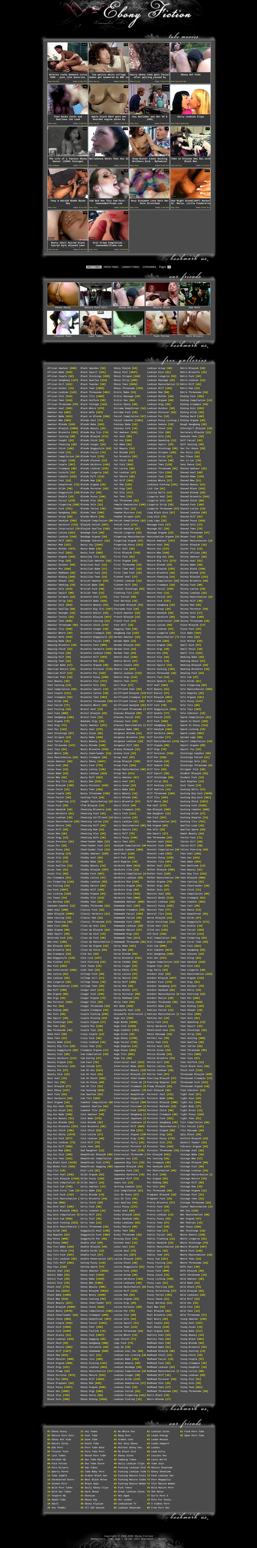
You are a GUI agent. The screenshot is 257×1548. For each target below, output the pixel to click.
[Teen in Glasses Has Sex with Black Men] (190, 155)
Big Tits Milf (56, 1262)
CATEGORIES (149, 267)
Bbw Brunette (55, 950)
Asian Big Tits (57, 781)
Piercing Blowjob (158, 1078)
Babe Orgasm (55, 929)
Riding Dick (188, 408)
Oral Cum (152, 945)
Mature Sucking (157, 669)
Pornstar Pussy (157, 1138)
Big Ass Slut (55, 1154)
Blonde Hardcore (91, 464)
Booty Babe (88, 548)
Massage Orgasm (157, 532)
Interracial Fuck (125, 1110)
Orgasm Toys (154, 966)
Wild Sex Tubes (61, 1491)
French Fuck (121, 621)
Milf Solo (153, 769)
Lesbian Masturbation (161, 384)
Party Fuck (154, 1022)
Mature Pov (154, 653)
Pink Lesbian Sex (162, 1475)
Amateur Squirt (57, 592)
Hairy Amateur (123, 777)
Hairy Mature (122, 829)
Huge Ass (119, 1018)
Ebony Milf (88, 1379)
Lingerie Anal (156, 496)
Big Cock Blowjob (58, 1178)
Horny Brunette (123, 958)
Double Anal (88, 1242)
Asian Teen (54, 869)
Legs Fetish (121, 1339)
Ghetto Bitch (122, 661)
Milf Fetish (154, 717)
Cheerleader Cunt (92, 845)
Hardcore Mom (122, 881)
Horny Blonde (122, 954)
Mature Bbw (154, 552)
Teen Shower (188, 1010)
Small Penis (188, 649)
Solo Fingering (190, 685)
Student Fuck (188, 777)
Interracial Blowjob (127, 1074)
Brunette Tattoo (91, 693)
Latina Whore (122, 1335)
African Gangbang (58, 380)
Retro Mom (186, 388)
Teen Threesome (190, 1050)
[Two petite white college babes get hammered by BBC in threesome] (108, 71)
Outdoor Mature (157, 998)
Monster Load (155, 853)
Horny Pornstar (123, 994)
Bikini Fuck (55, 1278)
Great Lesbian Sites (131, 1491)
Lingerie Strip (157, 504)
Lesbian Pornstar (158, 412)
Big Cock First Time (60, 1190)
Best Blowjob (55, 1086)
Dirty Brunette (90, 1198)
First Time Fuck (124, 572)
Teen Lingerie (189, 970)
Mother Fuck (154, 873)
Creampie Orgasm (91, 1050)
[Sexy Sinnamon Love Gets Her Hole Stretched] (149, 197)
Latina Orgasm (123, 1299)
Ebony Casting (90, 1299)
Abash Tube (59, 1499)
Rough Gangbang (190, 424)
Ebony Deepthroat (92, 1319)
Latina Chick (122, 1262)
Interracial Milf (125, 1126)
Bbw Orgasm (54, 994)
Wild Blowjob (188, 1291)
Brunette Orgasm (91, 665)
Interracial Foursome (128, 1106)
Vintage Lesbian (190, 1170)
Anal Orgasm (55, 721)
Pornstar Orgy (156, 1134)
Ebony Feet (88, 1327)
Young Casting (189, 1351)
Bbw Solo (53, 1014)
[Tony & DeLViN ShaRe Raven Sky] (68, 197)
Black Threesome (91, 392)
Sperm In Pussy (190, 725)
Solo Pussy (187, 701)
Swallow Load (188, 825)
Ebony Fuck (88, 1335)
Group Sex (120, 773)
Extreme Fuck (122, 412)
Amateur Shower (57, 580)
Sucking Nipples (190, 817)
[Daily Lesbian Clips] (190, 113)
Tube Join (157, 1463)
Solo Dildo (187, 681)
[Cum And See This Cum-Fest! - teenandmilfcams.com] (108, 197)
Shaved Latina (189, 508)
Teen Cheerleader (191, 885)
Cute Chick (88, 1130)
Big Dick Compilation (61, 1214)
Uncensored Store (63, 1479)
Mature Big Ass (157, 556)
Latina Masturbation (127, 1286)
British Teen (89, 592)
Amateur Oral (55, 552)
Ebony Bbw (87, 1282)
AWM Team (114, 1539)
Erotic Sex (121, 400)
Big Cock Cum (55, 1186)
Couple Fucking (90, 1014)
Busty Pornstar (90, 785)
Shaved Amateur (190, 468)
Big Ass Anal (55, 1106)
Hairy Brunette (123, 801)
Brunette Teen (90, 697)
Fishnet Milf (122, 584)
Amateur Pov (55, 568)
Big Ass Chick (56, 1130)
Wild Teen (186, 1311)
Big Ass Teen (55, 1158)
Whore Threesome (190, 1262)
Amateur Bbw (55, 420)
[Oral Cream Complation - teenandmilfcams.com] (108, 239)
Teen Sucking (188, 1038)
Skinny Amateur (190, 556)
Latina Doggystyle (126, 1266)
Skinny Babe (188, 564)
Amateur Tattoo (57, 617)
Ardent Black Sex (96, 1475)
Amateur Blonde (57, 424)
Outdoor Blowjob (157, 978)
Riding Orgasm (189, 420)
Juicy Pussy (121, 1206)
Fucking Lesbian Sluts (132, 1467)
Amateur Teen (55, 621)
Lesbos (155, 1447)
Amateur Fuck (55, 508)
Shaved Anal (188, 472)
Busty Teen (88, 789)
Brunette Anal (90, 596)
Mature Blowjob (157, 568)
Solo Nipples (188, 693)
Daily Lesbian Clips (131, 1463)
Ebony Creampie (90, 1315)
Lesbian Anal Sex (125, 1351)
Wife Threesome (190, 1274)
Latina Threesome (125, 1331)
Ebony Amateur (90, 1270)
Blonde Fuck (88, 456)
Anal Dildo (54, 701)
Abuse (161, 1539)
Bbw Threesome (56, 1030)
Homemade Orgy (123, 933)
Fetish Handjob (123, 528)
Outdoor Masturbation (161, 994)
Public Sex (154, 1250)
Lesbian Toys (155, 476)
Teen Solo (186, 1018)
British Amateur (91, 580)
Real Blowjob (155, 1311)
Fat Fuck (119, 464)
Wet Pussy (186, 1226)
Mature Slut (154, 657)
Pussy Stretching (158, 1291)
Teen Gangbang (189, 950)
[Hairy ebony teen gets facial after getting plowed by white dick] (149, 71)
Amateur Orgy (55, 560)
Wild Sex (185, 1303)
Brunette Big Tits (92, 609)
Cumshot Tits (89, 1110)
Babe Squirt (55, 933)
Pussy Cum (153, 1258)
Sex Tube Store (94, 1463)
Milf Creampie (156, 701)
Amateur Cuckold (57, 472)
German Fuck (121, 649)
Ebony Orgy (88, 1391)
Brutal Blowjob (90, 713)
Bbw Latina (54, 974)
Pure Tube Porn (94, 1451)
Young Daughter (190, 1367)
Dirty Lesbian (90, 1210)
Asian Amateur (56, 761)
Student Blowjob (190, 773)
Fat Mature (121, 476)
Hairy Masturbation (126, 825)
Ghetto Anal (121, 657)
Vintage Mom (188, 1186)
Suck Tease (187, 785)
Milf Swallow (155, 789)
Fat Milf (119, 480)
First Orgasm (122, 560)
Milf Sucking (155, 785)
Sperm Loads (188, 733)
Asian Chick (55, 789)
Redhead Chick (156, 1355)
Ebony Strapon (123, 376)
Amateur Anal (55, 408)
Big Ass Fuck (55, 1138)
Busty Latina (89, 769)
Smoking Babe (188, 657)
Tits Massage (188, 1130)
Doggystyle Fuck (91, 1234)
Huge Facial (121, 1042)
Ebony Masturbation (93, 1371)
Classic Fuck (89, 909)
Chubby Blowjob (90, 869)
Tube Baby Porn (94, 1471)
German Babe (121, 641)
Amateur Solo (55, 588)
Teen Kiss (186, 966)
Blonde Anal (88, 420)
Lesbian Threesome (159, 468)
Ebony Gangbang (90, 1343)
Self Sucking (188, 444)
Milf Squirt (154, 773)
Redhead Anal (155, 1343)
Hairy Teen (121, 841)
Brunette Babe (90, 600)
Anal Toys (53, 749)
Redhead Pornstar (158, 1379)
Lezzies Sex (159, 1455)
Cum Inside (88, 1066)
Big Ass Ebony (56, 1134)
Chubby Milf (88, 889)
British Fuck (89, 588)
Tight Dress (188, 1110)
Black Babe (54, 1295)
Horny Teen (121, 1002)
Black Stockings (91, 376)
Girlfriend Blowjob (126, 693)
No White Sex (126, 1431)
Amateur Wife (55, 637)
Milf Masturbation (159, 741)
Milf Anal (153, 685)
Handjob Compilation (127, 845)
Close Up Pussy (90, 950)
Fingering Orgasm (125, 540)
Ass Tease (53, 897)
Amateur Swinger (57, 613)
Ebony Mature (89, 1375)
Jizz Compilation (125, 1190)
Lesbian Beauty (123, 1363)
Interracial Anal (125, 1062)
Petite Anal (154, 1046)
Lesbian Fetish (123, 1391)
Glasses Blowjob (124, 713)
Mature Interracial (159, 621)
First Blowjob (123, 552)
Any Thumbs (59, 1507)
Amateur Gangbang (58, 512)
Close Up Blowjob (92, 929)
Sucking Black (189, 801)
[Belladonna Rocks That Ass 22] (108, 155)
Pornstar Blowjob (158, 1102)
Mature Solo (154, 661)
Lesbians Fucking (158, 484)
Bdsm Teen (53, 1038)
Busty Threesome (91, 793)
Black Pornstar (57, 1375)
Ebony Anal (88, 1274)
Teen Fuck (186, 945)
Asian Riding (55, 853)
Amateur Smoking (57, 584)
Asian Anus (54, 769)
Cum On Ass (88, 1070)
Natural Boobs (156, 897)
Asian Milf (54, 829)
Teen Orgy (186, 982)
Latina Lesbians (124, 1282)
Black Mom (53, 1355)
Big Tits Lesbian (58, 1258)
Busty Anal (88, 729)
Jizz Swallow (122, 1202)
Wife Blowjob (188, 1270)
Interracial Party (126, 1142)
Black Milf (54, 1351)
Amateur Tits (55, 629)
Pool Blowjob (155, 1090)
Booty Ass (87, 544)
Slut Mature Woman (163, 1483)
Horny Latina (122, 974)
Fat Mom (119, 484)
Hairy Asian (121, 785)
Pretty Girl (154, 1210)
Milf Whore (154, 801)
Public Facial (156, 1234)
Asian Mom (53, 833)
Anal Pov (53, 729)
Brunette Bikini (91, 613)
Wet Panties (188, 1222)
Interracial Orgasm (126, 1134)
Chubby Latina (90, 877)
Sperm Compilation (192, 717)
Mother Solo (154, 889)
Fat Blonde (121, 452)
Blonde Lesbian (90, 468)
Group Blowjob (123, 761)
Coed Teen (87, 970)
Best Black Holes (96, 1479)
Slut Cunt (186, 637)
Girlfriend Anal (124, 689)
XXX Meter (157, 1491)
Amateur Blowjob (57, 428)
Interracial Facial (126, 1102)
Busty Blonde (89, 745)
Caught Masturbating (94, 801)
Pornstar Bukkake (158, 1106)
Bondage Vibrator (92, 540)
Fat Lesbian (121, 472)
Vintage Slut (188, 1194)
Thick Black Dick (191, 1066)
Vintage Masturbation (194, 1174)
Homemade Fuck (123, 921)
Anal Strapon (55, 737)
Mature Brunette (157, 572)
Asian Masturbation (60, 821)
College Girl (89, 978)
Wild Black (187, 1286)
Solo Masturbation (192, 689)
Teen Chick (187, 889)
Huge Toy (119, 1058)
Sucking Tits (188, 821)
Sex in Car (187, 460)
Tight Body (187, 1106)
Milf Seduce (154, 765)
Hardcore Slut (123, 893)
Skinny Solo (188, 613)
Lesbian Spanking (158, 440)
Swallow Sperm (189, 829)
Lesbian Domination (126, 1383)
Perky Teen (154, 1042)
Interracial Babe (125, 1066)
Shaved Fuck (188, 504)
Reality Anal (155, 1335)
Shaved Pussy (188, 520)
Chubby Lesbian (90, 881)
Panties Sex (154, 1018)
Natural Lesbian (157, 901)
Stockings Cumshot (192, 753)
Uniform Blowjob (190, 1138)
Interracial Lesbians (128, 1122)
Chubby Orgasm (90, 893)
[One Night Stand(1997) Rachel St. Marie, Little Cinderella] (190, 197)
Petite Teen (154, 1074)
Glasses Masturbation (128, 725)
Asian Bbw (53, 777)
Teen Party (187, 990)
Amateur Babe (55, 416)
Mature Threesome (158, 673)
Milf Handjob (155, 729)
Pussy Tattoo (155, 1295)
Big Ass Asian (56, 1110)
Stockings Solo (190, 761)
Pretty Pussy (155, 1218)
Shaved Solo (188, 524)
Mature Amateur (157, 540)
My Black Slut (127, 1451)
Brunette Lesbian (92, 653)
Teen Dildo (187, 917)
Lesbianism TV (127, 1503)
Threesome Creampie (192, 1078)
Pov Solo (152, 1186)
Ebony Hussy (63, 307)
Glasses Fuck (122, 721)
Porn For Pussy (161, 1499)
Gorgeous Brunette (126, 737)
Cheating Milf (90, 825)
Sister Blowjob (190, 544)
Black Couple (55, 1323)
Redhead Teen (155, 1387)
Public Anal (154, 1226)
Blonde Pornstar (91, 488)
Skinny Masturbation (193, 596)
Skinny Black (188, 568)
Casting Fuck (89, 797)
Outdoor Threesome (159, 1002)
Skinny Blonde (189, 572)
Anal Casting (55, 685)
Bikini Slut (55, 1282)
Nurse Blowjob (156, 917)
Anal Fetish (55, 705)
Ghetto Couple (123, 665)
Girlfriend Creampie (127, 697)
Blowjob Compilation (94, 520)
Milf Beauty (154, 689)
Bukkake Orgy (89, 721)
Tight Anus (187, 1098)
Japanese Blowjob (125, 1166)
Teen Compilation (191, 893)
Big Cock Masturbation (62, 1198)
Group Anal (121, 757)
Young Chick (188, 1355)
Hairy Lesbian (123, 821)
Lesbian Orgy (155, 404)
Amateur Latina (57, 532)
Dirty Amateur (90, 1186)
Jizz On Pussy (123, 1194)
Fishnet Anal (122, 576)
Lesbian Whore (156, 480)
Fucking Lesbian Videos (133, 1471)
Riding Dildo (188, 412)
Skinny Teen (188, 617)
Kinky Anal (121, 1210)
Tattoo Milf (188, 845)
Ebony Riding (89, 1399)
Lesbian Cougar (123, 1375)
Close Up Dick (90, 933)
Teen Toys (186, 1058)
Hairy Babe (121, 789)
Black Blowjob (56, 1307)
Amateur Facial (57, 500)
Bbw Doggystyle (57, 958)
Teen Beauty (188, 869)
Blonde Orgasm (90, 484)
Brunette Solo (90, 685)
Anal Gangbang (56, 717)
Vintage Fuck (188, 1166)
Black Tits (88, 396)
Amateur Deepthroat (60, 484)
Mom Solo (152, 829)
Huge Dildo (121, 1034)
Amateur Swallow (57, 609)
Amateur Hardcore (58, 524)
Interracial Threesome (128, 1154)
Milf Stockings (157, 777)
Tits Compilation (191, 1122)
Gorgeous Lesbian (125, 741)
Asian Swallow (56, 865)
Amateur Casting (57, 436)
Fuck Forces (161, 336)
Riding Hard (188, 416)
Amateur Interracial (60, 528)
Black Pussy (55, 1387)
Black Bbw (53, 1299)
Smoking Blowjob (190, 665)
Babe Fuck (53, 925)
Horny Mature (122, 978)
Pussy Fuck (154, 1270)
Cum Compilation (91, 1054)
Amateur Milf (55, 540)
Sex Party (186, 452)
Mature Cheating (157, 576)
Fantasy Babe (122, 424)
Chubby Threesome (92, 905)
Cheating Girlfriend (94, 817)
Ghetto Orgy (121, 677)
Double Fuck (88, 1254)
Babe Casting (55, 917)
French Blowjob (123, 617)
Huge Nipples (122, 1046)
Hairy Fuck (121, 813)
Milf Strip (154, 781)
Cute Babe (87, 1118)
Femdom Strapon (123, 516)
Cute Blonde (88, 1122)
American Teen (56, 677)
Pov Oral (152, 1174)
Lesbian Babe (122, 1359)
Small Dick (187, 645)
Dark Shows (92, 1491)
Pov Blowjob (154, 1154)
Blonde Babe (88, 424)
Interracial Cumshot (127, 1090)
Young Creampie (190, 1363)
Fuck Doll (120, 625)
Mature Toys (154, 677)
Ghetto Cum (121, 669)
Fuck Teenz (125, 1487)
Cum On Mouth (89, 1078)
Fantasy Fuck (122, 428)
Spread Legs (188, 737)
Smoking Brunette (191, 669)
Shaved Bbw (187, 480)
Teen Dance (187, 909)
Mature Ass (154, 548)
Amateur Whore (56, 633)
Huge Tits (120, 1054)
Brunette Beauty (91, 605)
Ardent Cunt (125, 1439)
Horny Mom (120, 986)
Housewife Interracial (128, 1014)
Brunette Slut (90, 681)
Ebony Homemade (90, 1351)
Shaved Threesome (191, 532)
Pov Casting (154, 1158)
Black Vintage (90, 404)
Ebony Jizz (88, 1359)
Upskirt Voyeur (190, 1142)
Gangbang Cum (122, 633)
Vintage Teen (188, 1198)
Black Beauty (55, 1303)
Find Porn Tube (194, 1431)
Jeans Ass (120, 1182)
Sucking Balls (189, 789)
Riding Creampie (190, 404)
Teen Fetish (188, 933)
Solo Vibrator (189, 713)
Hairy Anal (121, 781)
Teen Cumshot (188, 901)
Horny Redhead (123, 998)
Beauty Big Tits (57, 1046)
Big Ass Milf (55, 1146)
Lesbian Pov (154, 416)
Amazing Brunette (58, 645)
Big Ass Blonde (57, 1122)
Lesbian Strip (156, 456)
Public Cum (154, 1230)
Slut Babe (186, 633)
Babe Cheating (56, 921)
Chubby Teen (88, 901)
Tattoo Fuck (188, 837)
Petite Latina (156, 1066)
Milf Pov (152, 757)
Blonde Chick (89, 440)
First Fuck (121, 556)
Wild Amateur (188, 1278)
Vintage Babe (188, 1154)
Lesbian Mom (154, 392)
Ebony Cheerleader (92, 1303)
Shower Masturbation (193, 540)
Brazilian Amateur (92, 560)
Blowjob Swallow (91, 528)
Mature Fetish (156, 596)
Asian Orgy (54, 837)
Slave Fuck (187, 629)
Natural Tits (155, 913)
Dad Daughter (89, 1150)
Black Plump (55, 1371)
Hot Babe (119, 1006)
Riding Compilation (192, 400)
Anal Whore (54, 753)
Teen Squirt (188, 1026)
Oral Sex (152, 958)
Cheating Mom (89, 829)
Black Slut (54, 1395)
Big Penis (53, 1238)
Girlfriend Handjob (126, 705)
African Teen (55, 400)
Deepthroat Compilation (96, 1158)
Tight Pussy (188, 1114)
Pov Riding (154, 1182)
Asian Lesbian (56, 817)
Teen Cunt (186, 905)
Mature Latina (156, 625)
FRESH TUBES (111, 267)
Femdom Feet (121, 508)
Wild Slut (186, 1307)
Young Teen (187, 1387)
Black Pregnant (57, 1383)
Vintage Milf (188, 1182)
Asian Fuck (54, 805)
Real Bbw (152, 1307)
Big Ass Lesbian (57, 1142)
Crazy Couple (89, 1034)
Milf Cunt (153, 705)
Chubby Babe (88, 861)
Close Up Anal (90, 925)
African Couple (57, 376)
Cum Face (86, 1062)
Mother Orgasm (156, 881)
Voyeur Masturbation (193, 1206)
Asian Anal (54, 765)
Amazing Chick (56, 649)
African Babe (55, 372)
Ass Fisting (55, 885)
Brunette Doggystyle (94, 637)
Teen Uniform (188, 1062)
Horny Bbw (120, 950)
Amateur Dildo (56, 488)
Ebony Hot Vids (128, 307)
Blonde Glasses (90, 460)
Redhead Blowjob (157, 1351)
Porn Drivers (194, 336)
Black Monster (56, 1359)
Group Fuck (121, 765)
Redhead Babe (155, 1347)
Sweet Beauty (188, 833)
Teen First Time (190, 941)
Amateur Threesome (59, 625)
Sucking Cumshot (190, 809)
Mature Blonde (156, 564)
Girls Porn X (159, 1495)
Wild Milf (186, 1299)
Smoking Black (189, 661)
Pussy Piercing (157, 1286)
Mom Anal (152, 805)
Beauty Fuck (55, 1054)
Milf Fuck (153, 721)
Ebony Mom (87, 1383)
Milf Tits (153, 797)
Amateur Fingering (59, 504)
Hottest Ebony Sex (130, 1447)
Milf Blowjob (155, 697)
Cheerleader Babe (92, 841)
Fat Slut (119, 492)
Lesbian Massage (157, 380)
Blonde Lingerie (91, 472)
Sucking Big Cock (191, 793)
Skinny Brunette (190, 580)
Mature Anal (154, 544)
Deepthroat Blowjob (93, 1154)
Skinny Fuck (188, 584)
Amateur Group (56, 516)
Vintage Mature (190, 1178)
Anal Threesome (57, 745)
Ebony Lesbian (90, 1367)
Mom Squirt (154, 833)
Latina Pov (121, 1311)
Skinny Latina (189, 588)
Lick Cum (152, 488)
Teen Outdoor (188, 986)
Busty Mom (87, 781)
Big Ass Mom (55, 1150)
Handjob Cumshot (124, 849)
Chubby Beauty (90, 865)
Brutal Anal (88, 709)
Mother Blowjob (157, 869)
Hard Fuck (120, 857)
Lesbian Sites (160, 1431)
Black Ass (53, 1291)
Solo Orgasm (188, 697)
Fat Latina (121, 468)
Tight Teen (187, 1118)
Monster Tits (155, 861)
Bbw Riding (54, 1010)
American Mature (57, 669)
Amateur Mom (55, 544)
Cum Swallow (88, 1094)
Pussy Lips (154, 1282)
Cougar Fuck (88, 994)
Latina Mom (121, 1295)
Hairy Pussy (121, 837)
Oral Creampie (156, 941)
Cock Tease (88, 966)
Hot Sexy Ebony (128, 1443)
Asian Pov (53, 845)
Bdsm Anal (53, 1034)
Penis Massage (156, 1034)
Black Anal (54, 1286)
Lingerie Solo (156, 500)
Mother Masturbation (160, 877)
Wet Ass (185, 1210)
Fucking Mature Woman (132, 1483)
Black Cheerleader (59, 1315)
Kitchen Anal (122, 1242)
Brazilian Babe (90, 568)
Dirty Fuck (88, 1206)
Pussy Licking (156, 1278)
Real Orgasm (154, 1331)
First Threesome (124, 564)
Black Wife (88, 412)
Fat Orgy (119, 488)
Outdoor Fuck (155, 982)
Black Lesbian (56, 1339)
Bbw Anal (53, 941)
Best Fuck (53, 1094)
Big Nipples (55, 1234)
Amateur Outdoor (57, 564)
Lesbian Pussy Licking (161, 420)
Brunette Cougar (91, 629)
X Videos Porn (160, 1503)
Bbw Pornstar (55, 1002)
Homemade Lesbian (125, 925)
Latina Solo (121, 1319)
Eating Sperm (89, 1266)
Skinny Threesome (191, 621)
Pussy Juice (154, 1274)
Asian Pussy (55, 849)
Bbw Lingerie (55, 982)
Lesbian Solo (155, 436)
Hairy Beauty (122, 793)
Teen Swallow (188, 1042)
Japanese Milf (123, 1178)
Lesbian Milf (155, 388)
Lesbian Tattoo (157, 460)
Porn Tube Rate (94, 1447)
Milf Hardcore (156, 733)
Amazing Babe (55, 641)
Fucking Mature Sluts (132, 1475)
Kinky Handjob (123, 1218)
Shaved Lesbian (190, 512)
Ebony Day (91, 1499)
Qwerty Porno (60, 1471)
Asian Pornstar (57, 841)
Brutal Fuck (88, 717)
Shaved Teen (188, 528)
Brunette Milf (90, 657)
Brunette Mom (89, 661)
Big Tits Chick (57, 1250)
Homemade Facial (124, 913)
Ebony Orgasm (89, 1387)
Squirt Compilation (192, 741)
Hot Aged (123, 1495)
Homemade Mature (124, 929)
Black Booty (55, 1311)
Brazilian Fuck (90, 572)
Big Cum (52, 1202)
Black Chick (55, 1319)
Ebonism (90, 1495)
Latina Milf (121, 1291)
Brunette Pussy (90, 677)
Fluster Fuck (63, 336)
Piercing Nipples (158, 1082)
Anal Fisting (55, 709)
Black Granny (55, 1335)
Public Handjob (157, 1242)
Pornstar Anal (156, 1094)
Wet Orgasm (187, 1218)
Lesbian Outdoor (157, 408)
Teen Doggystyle (190, 921)
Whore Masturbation (192, 1254)
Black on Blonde (91, 416)
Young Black (188, 1339)
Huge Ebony (121, 1038)
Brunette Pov (89, 673)
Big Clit (53, 1170)
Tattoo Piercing (190, 849)
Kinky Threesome (124, 1234)
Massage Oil (154, 528)
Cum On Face (88, 1074)
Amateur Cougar (57, 460)
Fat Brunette (122, 456)
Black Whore (88, 408)
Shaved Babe (188, 476)
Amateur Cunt (55, 480)
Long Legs (153, 520)
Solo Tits (186, 705)
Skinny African (190, 552)
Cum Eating (88, 1058)
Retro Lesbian (189, 380)
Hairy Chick (121, 805)
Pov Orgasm (154, 1178)
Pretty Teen (154, 1222)
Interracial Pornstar (128, 1146)
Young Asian (188, 1327)
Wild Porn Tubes (62, 1487)
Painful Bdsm (155, 1006)
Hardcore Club (123, 869)
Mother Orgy (154, 885)
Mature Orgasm (156, 645)
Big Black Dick (57, 1162)
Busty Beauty (89, 741)
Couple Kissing (90, 1018)
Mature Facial (156, 588)
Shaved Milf (188, 516)
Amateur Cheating (58, 444)
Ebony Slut (121, 372)
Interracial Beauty (126, 1070)
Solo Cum (185, 677)
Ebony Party (88, 1395)
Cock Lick (87, 958)
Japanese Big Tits (126, 1162)
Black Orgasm (55, 1363)
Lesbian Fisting (124, 1399)
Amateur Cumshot (57, 476)
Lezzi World (159, 1459)
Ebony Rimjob (122, 368)
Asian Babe (54, 773)
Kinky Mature (122, 1226)
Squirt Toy (187, 749)
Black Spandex (90, 368)
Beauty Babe (55, 1042)
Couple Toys (88, 1030)
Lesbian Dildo (123, 1379)
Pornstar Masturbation (161, 1126)
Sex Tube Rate (94, 1459)
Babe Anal (53, 909)
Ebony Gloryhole (91, 1347)
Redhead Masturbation (161, 1371)
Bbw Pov (52, 1006)
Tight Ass (186, 1102)
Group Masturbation (126, 769)
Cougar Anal (88, 990)
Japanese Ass (122, 1158)
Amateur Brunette (58, 432)
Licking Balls (156, 492)
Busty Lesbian (90, 773)
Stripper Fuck (189, 769)
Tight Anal (187, 1094)
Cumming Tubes (127, 1459)
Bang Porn (124, 1435)
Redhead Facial (157, 1359)
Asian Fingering (57, 801)
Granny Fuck (121, 753)
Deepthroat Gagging (93, 1166)
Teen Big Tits (189, 873)
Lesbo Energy (159, 1435)
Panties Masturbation (161, 1014)
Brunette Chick (90, 625)
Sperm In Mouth (190, 721)
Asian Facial (55, 797)
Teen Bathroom (189, 865)
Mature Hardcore (157, 617)
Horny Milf (121, 982)
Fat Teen (119, 496)
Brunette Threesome (93, 701)
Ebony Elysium (94, 1503)
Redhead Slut (155, 1383)
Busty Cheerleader (92, 753)
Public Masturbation (160, 1246)
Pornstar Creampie (159, 1114)
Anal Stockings (57, 733)
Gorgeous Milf (123, 745)
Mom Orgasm (154, 825)
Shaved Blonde (189, 492)
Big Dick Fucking (58, 1222)
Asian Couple (55, 793)
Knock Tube (92, 1443)
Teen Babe (186, 861)
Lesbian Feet (122, 1387)
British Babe (89, 584)
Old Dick (152, 933)
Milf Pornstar (156, 753)
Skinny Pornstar (190, 609)
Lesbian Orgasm (157, 400)
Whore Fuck (187, 1250)
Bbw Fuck (53, 966)
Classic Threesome (92, 921)
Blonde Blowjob (90, 436)
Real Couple (154, 1323)
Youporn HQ (59, 1495)
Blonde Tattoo (90, 508)
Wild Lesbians (189, 1295)
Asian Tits (54, 873)
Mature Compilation (159, 580)
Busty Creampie (90, 757)
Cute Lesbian (89, 1138)
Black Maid (54, 1343)
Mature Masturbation (160, 637)
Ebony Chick (88, 1307)
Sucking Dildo (189, 813)
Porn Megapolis (161, 1479)
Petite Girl (154, 1062)
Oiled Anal (154, 925)
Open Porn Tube (194, 1435)
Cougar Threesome (92, 1006)
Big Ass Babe (55, 1114)
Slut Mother (188, 641)
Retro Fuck (187, 376)
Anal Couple (55, 693)
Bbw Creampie (55, 954)
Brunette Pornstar (92, 669)
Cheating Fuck (90, 813)
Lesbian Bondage (124, 1367)
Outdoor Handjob (157, 990)
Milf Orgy (153, 749)
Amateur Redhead (57, 572)
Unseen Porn (59, 1483)
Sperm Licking (189, 729)
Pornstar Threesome (159, 1150)
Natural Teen (155, 909)
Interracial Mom (124, 1130)
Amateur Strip (56, 600)
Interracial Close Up (128, 1082)
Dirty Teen (88, 1222)
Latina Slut (121, 1315)
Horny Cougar (122, 966)
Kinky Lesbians (123, 1222)
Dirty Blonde (89, 1194)
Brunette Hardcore (92, 649)
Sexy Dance (187, 464)
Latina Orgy (121, 1303)
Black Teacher (90, 384)
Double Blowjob (90, 1246)
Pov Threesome (156, 1190)
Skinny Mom (187, 605)
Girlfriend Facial (126, 701)
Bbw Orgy (53, 998)
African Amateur (57, 368)
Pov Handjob (154, 1166)
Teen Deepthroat (190, 913)
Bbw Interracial (57, 970)
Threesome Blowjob (192, 1074)
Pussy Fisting (156, 1262)
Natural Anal (155, 893)
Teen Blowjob (188, 877)
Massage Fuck (155, 524)
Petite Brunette (157, 1058)
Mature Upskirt (157, 681)
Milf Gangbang (156, 725)
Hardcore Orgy (123, 889)
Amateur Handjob (57, 520)
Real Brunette (156, 1315)
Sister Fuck (188, 548)
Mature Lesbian (157, 629)
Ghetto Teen (121, 681)
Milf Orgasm (154, 745)
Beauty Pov (54, 1070)
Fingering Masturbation (129, 536)
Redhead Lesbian (157, 1367)
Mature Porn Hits (96, 307)
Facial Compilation (126, 416)
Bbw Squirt (54, 1018)
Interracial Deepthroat (129, 1094)
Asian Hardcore (57, 813)
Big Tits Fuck (56, 1254)
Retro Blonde (155, 1399)
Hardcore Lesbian (125, 877)
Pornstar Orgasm (157, 1130)
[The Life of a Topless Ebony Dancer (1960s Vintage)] (68, 155)
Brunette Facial (91, 641)
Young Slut (187, 1379)
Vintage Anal (188, 1150)
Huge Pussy (121, 1050)
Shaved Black (188, 488)
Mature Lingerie (157, 633)
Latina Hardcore (124, 1278)
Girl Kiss (120, 685)
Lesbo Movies (159, 1439)
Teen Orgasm (188, 978)
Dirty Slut (88, 1218)
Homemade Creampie (126, 909)
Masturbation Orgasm (160, 536)
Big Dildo (53, 1230)
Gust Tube (91, 1435)
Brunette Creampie (92, 633)
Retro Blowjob (189, 368)
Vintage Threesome (192, 1202)
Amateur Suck (55, 605)
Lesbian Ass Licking (127, 1355)
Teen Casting (188, 881)
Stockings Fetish (191, 757)
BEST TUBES (94, 267)
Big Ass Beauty (57, 1118)
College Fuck (89, 974)
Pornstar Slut (156, 1142)
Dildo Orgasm (89, 1174)
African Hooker (57, 388)
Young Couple (188, 1359)
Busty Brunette (90, 749)
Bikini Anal (55, 1270)
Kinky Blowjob (123, 1214)
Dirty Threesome (91, 1226)
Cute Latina (88, 1134)
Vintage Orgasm (190, 1190)
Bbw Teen (53, 1026)
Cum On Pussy (89, 1082)
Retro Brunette (190, 372)
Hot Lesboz (125, 1499)
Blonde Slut (88, 500)
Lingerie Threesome (159, 508)
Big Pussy (53, 1242)
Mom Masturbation (158, 821)
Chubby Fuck (88, 873)
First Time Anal (124, 568)
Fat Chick (120, 460)
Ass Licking (55, 893)
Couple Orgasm (90, 1022)
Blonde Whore (89, 516)
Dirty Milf (88, 1214)
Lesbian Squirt (157, 444)
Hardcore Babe (123, 865)
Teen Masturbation (192, 974)
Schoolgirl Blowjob (192, 428)
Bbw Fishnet (55, 962)
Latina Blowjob (123, 1258)
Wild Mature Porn (162, 1487)
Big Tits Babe (56, 1246)
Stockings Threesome (193, 765)
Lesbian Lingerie (158, 376)
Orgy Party (154, 970)
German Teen (121, 653)
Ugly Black (187, 1134)
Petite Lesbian (157, 1070)
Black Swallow (90, 380)
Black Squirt (89, 372)
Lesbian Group (156, 368)
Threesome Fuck (190, 1082)
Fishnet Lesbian (124, 580)
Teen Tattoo (188, 1046)
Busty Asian (88, 733)
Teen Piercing (189, 994)
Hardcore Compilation (128, 873)
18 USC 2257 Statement (139, 1539)
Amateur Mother (57, 548)
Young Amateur (189, 1319)
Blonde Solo (88, 504)
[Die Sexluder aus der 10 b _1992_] (149, 113)
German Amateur (123, 637)
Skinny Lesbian (190, 592)
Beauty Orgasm (56, 1062)
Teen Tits (186, 1054)
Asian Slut (54, 857)
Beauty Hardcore (57, 1058)
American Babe (56, 665)
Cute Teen (87, 1146)
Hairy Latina (122, 817)
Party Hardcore (157, 1026)
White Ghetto (188, 1234)
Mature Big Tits (157, 560)
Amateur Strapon (57, 596)
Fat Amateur (121, 432)
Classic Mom (88, 917)
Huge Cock (120, 1026)
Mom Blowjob (154, 809)
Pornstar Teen (156, 1146)
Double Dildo (89, 1250)
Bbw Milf (53, 990)
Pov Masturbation (158, 1170)
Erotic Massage (123, 396)
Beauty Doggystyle (59, 1050)
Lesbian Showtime (129, 1507)
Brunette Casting (92, 621)
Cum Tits (86, 1098)
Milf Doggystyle (157, 709)
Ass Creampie (55, 877)
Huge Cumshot (122, 1030)
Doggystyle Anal (91, 1230)
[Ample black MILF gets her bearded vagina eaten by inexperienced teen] (108, 113)
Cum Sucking (88, 1090)
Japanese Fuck (123, 1170)
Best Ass (53, 1082)
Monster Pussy (156, 857)
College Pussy (90, 982)
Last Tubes (96, 336)
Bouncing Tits (90, 556)
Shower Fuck (188, 536)
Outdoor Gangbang (158, 986)
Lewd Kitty (158, 1451)
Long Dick (153, 516)
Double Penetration (93, 1258)
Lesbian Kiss (155, 372)
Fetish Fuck (121, 524)
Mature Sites (161, 307)
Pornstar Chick (157, 1110)
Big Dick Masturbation (62, 1226)
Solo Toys (186, 709)
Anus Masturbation (59, 757)
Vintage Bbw (188, 1158)
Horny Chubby (122, 962)
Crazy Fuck (88, 1038)
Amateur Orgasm (57, 556)
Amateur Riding (57, 576)
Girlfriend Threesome (128, 709)
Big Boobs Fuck (57, 1166)
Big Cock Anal (56, 1174)
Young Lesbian (189, 1375)
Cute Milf (87, 1142)
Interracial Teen (125, 1150)
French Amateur (123, 613)
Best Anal (53, 1078)
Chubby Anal (88, 857)
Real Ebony (154, 1327)
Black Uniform (90, 400)
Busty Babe (88, 737)
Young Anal (187, 1323)
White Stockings (190, 1242)
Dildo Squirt (89, 1182)
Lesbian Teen (155, 464)
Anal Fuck (53, 713)
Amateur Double (57, 496)
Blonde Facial (90, 452)
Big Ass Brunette (58, 1126)
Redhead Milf (155, 1375)
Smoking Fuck (188, 673)
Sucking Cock (188, 805)
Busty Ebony (88, 761)
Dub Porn (194, 307)
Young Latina (188, 1371)
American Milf (56, 673)
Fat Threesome (123, 500)
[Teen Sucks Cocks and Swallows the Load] (68, 113)
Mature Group (155, 609)
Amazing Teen (55, 661)
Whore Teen (187, 1258)
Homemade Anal (123, 905)
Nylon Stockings (157, 921)
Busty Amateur (90, 725)
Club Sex (86, 954)
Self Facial (188, 440)
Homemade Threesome (126, 941)
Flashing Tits (123, 592)
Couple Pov (88, 1026)
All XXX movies (94, 1507)
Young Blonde (188, 1343)
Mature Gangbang (157, 605)
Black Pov (53, 1379)
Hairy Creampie (123, 809)
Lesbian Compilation (127, 1371)
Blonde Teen (88, 512)
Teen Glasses (188, 954)
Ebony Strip (121, 380)
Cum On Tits (88, 1086)
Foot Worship (122, 600)
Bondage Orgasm (90, 536)
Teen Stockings (190, 1030)
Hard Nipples (122, 861)
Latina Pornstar (124, 1307)
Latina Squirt (123, 1323)
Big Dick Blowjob (58, 1210)
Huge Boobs (121, 1022)
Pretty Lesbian (157, 1214)
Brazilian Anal (90, 564)
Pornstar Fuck (156, 1118)
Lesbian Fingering (126, 1395)
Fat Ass (119, 440)
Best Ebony (54, 1090)
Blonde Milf (88, 476)
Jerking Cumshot (124, 1186)
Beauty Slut (55, 1074)
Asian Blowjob (56, 785)
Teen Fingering (190, 937)
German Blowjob (123, 645)
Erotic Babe (121, 392)
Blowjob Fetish (90, 524)
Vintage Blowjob (190, 1162)
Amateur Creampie (58, 468)
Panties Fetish (157, 1010)
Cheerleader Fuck (92, 849)
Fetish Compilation (126, 520)
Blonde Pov (88, 492)
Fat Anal (119, 436)
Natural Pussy (156, 905)
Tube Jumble (59, 1475)
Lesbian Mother (157, 396)
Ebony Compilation (92, 1311)
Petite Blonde (156, 1054)
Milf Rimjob (154, 761)
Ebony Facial (89, 1323)
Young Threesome (190, 1391)
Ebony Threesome (124, 388)
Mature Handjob (157, 613)
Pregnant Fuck (156, 1198)
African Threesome (59, 404)
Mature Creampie (157, 584)
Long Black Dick (157, 512)
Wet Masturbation (191, 1214)
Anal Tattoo (55, 741)
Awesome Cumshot (57, 905)
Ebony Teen (121, 384)
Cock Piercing (90, 962)
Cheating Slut (90, 833)
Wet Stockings (189, 1230)
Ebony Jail (88, 1355)
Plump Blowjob (156, 1086)
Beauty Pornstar (57, 1066)
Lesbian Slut (155, 432)
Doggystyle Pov (90, 1238)
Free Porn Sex (160, 1507)
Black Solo (54, 1399)
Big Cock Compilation (61, 1182)
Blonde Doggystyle (92, 448)
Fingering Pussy (124, 544)
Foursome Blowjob (125, 605)
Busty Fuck (88, 765)
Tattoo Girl (188, 841)
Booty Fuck (88, 552)
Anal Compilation (58, 689)
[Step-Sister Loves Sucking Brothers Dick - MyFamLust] (149, 155)
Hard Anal (120, 853)
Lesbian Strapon (157, 452)
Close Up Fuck (90, 937)
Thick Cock (187, 1070)
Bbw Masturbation (58, 986)
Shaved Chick (188, 500)
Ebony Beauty (89, 1286)
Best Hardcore (56, 1098)
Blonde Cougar (90, 444)
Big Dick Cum (55, 1218)
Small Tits (187, 653)
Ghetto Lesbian (123, 673)
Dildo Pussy (88, 1178)
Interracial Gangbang (128, 1114)
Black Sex (53, 1391)
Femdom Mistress (124, 512)
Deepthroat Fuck (91, 1162)
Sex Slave (186, 456)
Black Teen (88, 388)
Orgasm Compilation (159, 962)
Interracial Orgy (125, 1138)
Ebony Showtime (161, 1471)
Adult (55, 1503)
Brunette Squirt (91, 689)
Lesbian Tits (155, 472)
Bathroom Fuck (56, 937)
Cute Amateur (89, 1114)
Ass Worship (55, 901)
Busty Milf (88, 777)
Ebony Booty (88, 1295)
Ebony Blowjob (90, 1291)
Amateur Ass (55, 412)
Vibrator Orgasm (190, 1146)
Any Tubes (91, 1431)
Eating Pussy (89, 1262)
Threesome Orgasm (191, 1086)
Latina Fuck (121, 1270)
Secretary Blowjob (192, 432)
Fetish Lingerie (124, 532)
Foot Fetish (121, 596)
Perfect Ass (154, 1038)
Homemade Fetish (124, 917)
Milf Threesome (157, 793)
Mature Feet (154, 592)
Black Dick (54, 1327)
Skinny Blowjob (190, 576)
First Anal (121, 548)
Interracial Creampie (128, 1086)
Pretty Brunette (157, 1202)
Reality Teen (155, 1339)
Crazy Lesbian (90, 1042)
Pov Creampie (155, 1162)
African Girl (55, 384)
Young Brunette (190, 1347)
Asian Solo (54, 861)
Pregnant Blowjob (158, 1194)
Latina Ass (121, 1254)
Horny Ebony (121, 970)
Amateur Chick (56, 448)
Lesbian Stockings (159, 448)
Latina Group (122, 1274)
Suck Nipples (188, 781)
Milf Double (154, 713)
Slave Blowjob (189, 625)
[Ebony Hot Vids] (190, 71)
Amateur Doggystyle (60, 492)
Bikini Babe (55, 1274)
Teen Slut (186, 1014)
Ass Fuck (53, 889)
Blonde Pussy (89, 496)
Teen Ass (185, 857)
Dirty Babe (88, 1190)
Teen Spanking (189, 1022)
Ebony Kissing (90, 1363)
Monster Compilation (160, 849)
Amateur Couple (57, 464)
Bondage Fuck (89, 532)
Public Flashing (157, 1238)
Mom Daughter (155, 813)
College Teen (89, 986)
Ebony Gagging (90, 1339)
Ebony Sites (125, 1455)
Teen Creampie (189, 897)
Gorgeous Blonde (124, 733)
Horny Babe (121, 945)
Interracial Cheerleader (130, 1078)
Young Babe (187, 1331)
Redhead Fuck (155, 1363)
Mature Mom (154, 641)
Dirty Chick (88, 1202)
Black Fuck (54, 1331)
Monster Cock (155, 845)
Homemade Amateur (125, 901)
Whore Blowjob (189, 1246)
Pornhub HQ (129, 336)
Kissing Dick (122, 1238)
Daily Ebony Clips (97, 1487)
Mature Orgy (154, 649)
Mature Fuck (154, 600)
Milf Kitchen (155, 737)
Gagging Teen (122, 629)
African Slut (55, 396)
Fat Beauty (121, 448)
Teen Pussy (187, 1002)
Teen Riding (188, 1006)
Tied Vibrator (189, 1090)
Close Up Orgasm (91, 945)
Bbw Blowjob (55, 945)
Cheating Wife (90, 837)
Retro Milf (187, 384)
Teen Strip (187, 1034)
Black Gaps (92, 1483)
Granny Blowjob (123, 749)
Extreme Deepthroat (126, 408)
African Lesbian (57, 392)
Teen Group (187, 958)
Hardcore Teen (123, 897)
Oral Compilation (158, 937)
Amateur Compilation (60, 456)
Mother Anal (154, 865)
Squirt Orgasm (189, 745)
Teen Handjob (188, 962)
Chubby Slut (88, 897)
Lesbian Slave (156, 428)
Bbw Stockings (56, 1022)
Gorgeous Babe (123, 729)
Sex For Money (189, 448)
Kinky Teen (121, 1230)
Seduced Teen (188, 436)
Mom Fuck (152, 817)
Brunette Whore (90, 705)
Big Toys (53, 1266)
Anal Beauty (55, 681)
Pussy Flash (154, 1266)
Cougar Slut (88, 1002)
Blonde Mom (88, 480)
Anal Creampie (56, 697)
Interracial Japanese (128, 1118)
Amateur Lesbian (57, 536)
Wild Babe (186, 1282)
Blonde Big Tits (91, 432)
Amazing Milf (55, 657)
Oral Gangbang (156, 954)
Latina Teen (121, 1327)
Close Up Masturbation (95, 941)
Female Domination (126, 504)
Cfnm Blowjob (89, 805)
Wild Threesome (190, 1315)
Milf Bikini (154, 693)
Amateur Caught (57, 440)
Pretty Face (154, 1206)
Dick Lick (87, 1170)
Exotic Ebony (122, 404)
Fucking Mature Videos (132, 1479)
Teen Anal (186, 853)
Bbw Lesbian (55, 978)
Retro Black (154, 1395)
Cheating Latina (91, 821)
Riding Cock (188, 396)
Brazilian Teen (90, 576)
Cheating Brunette (92, 809)
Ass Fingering (56, 881)
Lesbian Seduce (157, 424)
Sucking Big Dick (191, 797)
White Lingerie (190, 1238)
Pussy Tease (154, 1299)
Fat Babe (119, 444)
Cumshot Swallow (91, 1106)
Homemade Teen (123, 937)
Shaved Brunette (190, 496)
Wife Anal (186, 1266)
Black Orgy (54, 1367)
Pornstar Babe (156, 1098)
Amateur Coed (55, 452)
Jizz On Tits (122, 1198)
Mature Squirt (156, 665)
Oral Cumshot (155, 950)
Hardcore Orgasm (124, 885)
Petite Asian (155, 1050)
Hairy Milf (121, 833)
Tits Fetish (188, 1126)
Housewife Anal (123, 1010)
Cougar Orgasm (90, 998)
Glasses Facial (123, 717)
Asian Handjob (56, 809)
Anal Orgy (53, 725)
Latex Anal (121, 1246)
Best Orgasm (55, 1102)
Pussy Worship (156, 1303)
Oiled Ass (153, 929)
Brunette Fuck (90, 645)
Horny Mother (122, 990)
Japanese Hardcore (126, 1174)
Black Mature (55, 1347)
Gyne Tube (91, 1439)
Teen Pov (185, 998)
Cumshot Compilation (94, 1102)
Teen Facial (188, 929)
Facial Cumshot (123, 420)
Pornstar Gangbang (159, 1122)
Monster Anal (155, 841)
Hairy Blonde (122, 797)
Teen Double (188, 925)
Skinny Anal (188, 560)
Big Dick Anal (56, 1206)
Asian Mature (55, 825)
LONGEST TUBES (130, 267)
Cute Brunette (90, 1126)
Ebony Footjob (90, 1331)
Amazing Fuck (55, 653)
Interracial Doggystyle (129, 1098)
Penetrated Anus (157, 1030)
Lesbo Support (160, 1443)
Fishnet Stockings (126, 588)
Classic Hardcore (92, 913)
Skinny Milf (188, 600)
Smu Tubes (91, 1467)
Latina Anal (121, 1250)
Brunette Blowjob (92, 617)
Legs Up (119, 1347)
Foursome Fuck (123, 609)
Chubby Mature (90, 885)
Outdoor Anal (155, 974)
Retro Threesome (190, 392)
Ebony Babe (88, 1278)
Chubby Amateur (90, 853)
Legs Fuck (120, 1343)
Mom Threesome (156, 837)
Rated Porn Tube (95, 1455)
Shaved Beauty (189, 484)
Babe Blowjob (55, 913)
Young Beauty (188, 1335)
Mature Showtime (161, 1467)
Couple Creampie (91, 1010)
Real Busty (154, 1319)
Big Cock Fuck (56, 1194)
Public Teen (154, 1254)
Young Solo (187, 1383)
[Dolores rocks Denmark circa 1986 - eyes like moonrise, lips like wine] (68, 71)
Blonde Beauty (90, 428)
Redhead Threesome (159, 1391)
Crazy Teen (88, 1046)
